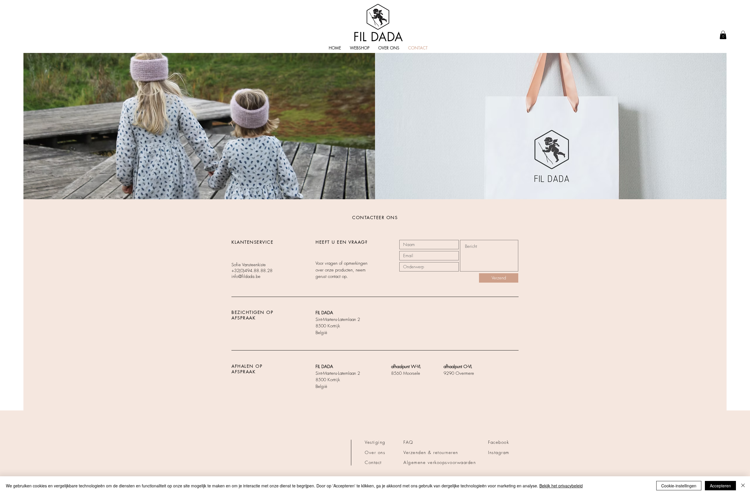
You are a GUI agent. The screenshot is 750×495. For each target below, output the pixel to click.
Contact (373, 462)
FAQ (408, 442)
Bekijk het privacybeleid (561, 486)
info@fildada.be (245, 276)
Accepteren (720, 486)
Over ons (375, 453)
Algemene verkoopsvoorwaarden (439, 462)
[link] (723, 35)
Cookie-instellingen (678, 486)
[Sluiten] (742, 485)
